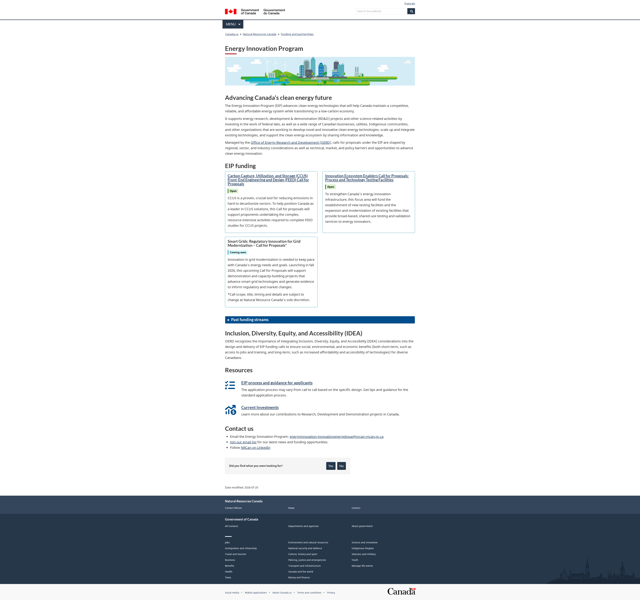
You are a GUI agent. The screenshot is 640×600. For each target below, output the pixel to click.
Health (228, 571)
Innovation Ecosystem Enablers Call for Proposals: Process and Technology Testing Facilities (367, 178)
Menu (231, 24)
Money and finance (299, 577)
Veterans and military (364, 554)
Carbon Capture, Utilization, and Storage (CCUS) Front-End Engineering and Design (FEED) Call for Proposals (268, 180)
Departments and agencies (303, 526)
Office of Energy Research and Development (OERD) (291, 142)
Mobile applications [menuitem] (256, 592)
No (341, 466)
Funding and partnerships (297, 34)
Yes (330, 466)
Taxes (228, 577)
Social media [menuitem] (232, 592)
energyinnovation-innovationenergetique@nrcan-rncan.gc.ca (337, 436)
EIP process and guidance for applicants (276, 382)
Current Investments (260, 407)
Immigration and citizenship (241, 548)
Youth (355, 559)
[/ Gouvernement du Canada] (255, 12)
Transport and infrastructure (304, 565)
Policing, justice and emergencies (307, 559)
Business (230, 559)
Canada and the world (300, 571)
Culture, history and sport (302, 554)
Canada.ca (231, 34)
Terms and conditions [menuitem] (309, 592)
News (291, 507)
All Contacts (231, 526)
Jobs (227, 542)
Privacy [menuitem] (331, 592)
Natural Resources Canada (259, 34)
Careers (356, 507)
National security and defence (305, 548)
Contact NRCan (233, 507)
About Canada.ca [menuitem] (282, 592)
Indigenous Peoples (363, 548)
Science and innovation (365, 542)
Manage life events (362, 565)
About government (362, 526)
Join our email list (243, 442)
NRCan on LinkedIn (255, 447)
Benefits (229, 565)
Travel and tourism (235, 554)
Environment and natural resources (308, 542)
